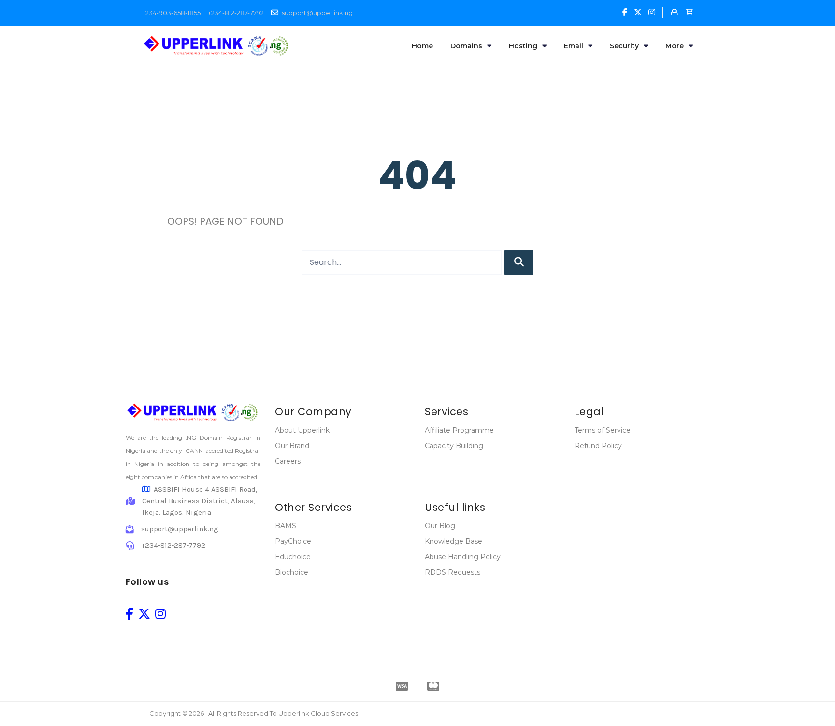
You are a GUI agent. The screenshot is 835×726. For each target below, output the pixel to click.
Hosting (523, 46)
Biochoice (291, 572)
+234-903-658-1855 (171, 12)
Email (573, 46)
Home (422, 46)
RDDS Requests (452, 572)
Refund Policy (598, 445)
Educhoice (293, 556)
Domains (466, 46)
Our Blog (440, 526)
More (674, 46)
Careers (288, 461)
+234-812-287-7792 (236, 12)
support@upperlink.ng (317, 12)
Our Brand (292, 445)
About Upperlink (302, 430)
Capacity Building (454, 445)
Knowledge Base (453, 541)
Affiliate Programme (459, 430)
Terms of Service (603, 430)
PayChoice (293, 541)
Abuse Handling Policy (463, 556)
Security (624, 46)
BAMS (285, 526)
